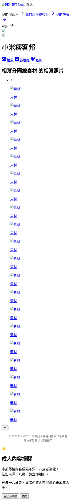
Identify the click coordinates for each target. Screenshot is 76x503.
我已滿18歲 (10, 496)
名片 (38, 60)
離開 (24, 496)
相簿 (10, 60)
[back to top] (5, 428)
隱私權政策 (30, 440)
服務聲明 (46, 440)
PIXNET (23, 436)
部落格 (24, 60)
